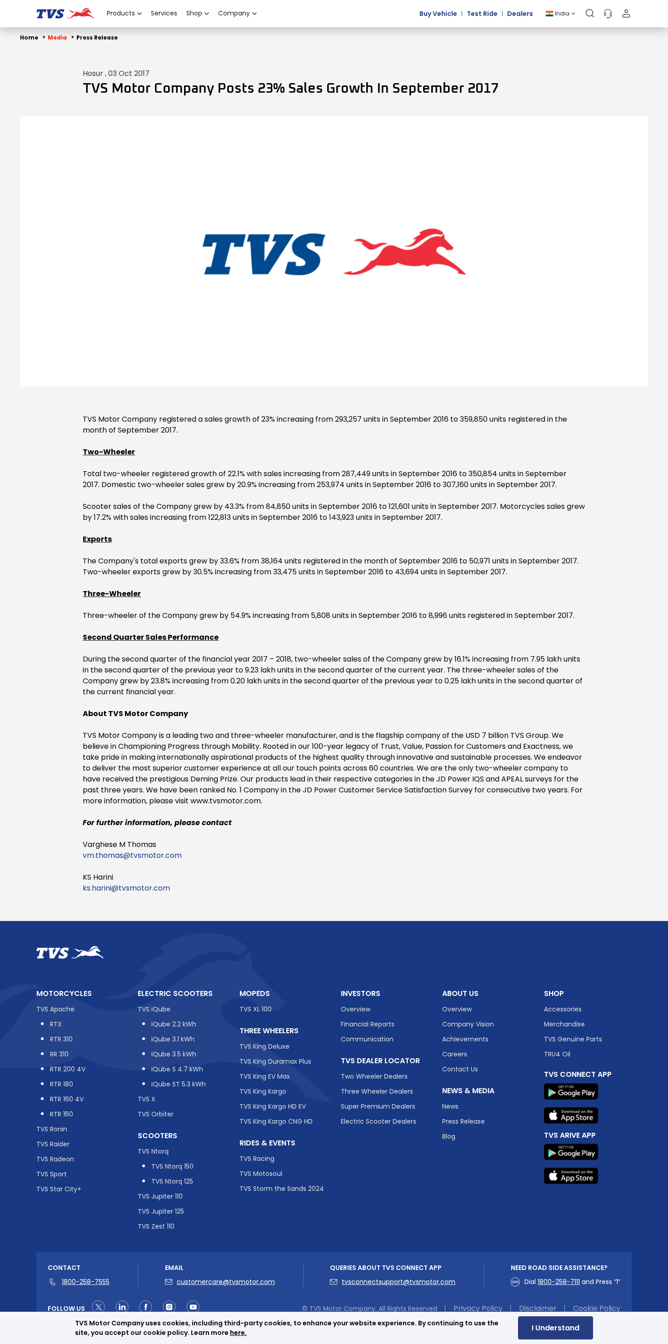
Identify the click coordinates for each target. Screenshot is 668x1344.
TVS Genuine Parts (573, 1039)
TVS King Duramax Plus (275, 1061)
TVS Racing (256, 1158)
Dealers (520, 13)
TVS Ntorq (153, 1151)
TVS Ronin (51, 1129)
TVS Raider (53, 1144)
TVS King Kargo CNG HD (276, 1121)
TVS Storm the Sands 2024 (281, 1188)
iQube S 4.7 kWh (177, 1069)
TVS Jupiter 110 (160, 1196)
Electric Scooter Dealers (378, 1121)
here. (238, 1332)
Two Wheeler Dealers (374, 1076)
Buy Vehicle (438, 13)
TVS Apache (55, 1009)
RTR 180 (61, 1084)
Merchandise (564, 1024)
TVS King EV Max (264, 1076)
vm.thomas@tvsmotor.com (132, 855)
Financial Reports (367, 1024)
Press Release (97, 37)
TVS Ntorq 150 (172, 1166)
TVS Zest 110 (156, 1226)
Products (121, 13)
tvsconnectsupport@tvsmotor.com (398, 1281)
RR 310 (59, 1054)
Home (29, 37)
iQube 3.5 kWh (173, 1054)
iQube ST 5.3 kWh (178, 1084)
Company (234, 13)
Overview (355, 1009)
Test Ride (482, 13)
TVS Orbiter (156, 1114)
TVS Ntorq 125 (172, 1181)
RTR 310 (61, 1039)
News (450, 1106)
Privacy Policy (478, 1308)
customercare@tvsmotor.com (226, 1281)
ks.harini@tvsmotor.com (126, 888)
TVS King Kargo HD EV (272, 1106)
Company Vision (468, 1024)
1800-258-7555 (86, 1281)
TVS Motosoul (260, 1173)
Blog (448, 1136)
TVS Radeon (55, 1159)
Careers (454, 1054)
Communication (367, 1039)
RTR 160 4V (67, 1099)
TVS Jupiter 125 (161, 1211)
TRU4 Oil (557, 1054)
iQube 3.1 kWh (172, 1039)
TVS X (146, 1099)
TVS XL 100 (255, 1009)
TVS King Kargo (262, 1091)
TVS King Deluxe (264, 1046)
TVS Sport (51, 1174)
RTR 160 (61, 1114)
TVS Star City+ (58, 1189)
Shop (194, 13)
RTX (56, 1024)
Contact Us (460, 1069)
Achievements (465, 1039)
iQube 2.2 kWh (173, 1024)
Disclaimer (538, 1308)
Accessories (563, 1009)
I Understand (555, 1328)
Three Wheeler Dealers (377, 1091)
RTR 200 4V (67, 1069)
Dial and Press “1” (572, 1281)
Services (164, 13)
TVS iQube (154, 1009)
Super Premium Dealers (378, 1106)
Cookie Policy (596, 1308)
